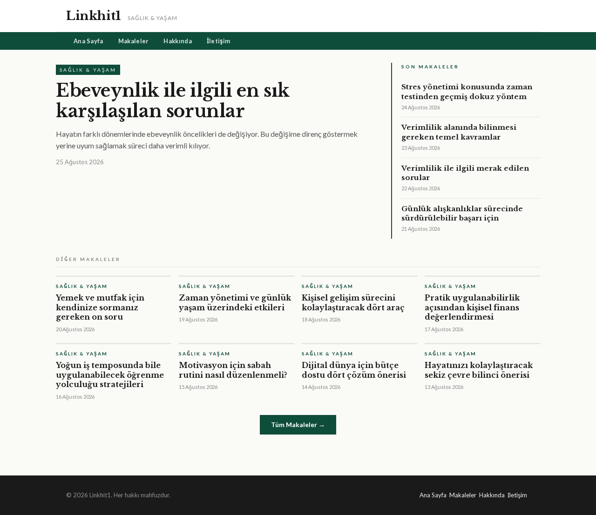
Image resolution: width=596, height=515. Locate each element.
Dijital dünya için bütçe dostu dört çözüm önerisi (354, 370)
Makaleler (133, 41)
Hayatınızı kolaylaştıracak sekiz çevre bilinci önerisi (479, 370)
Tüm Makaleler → (298, 424)
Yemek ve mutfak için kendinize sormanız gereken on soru (100, 307)
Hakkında (177, 41)
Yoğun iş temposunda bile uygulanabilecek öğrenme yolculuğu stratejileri (110, 375)
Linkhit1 (93, 15)
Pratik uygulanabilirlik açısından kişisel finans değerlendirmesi (472, 307)
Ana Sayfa (88, 41)
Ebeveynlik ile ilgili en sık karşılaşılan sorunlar (172, 101)
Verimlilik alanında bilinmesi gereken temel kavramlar (458, 132)
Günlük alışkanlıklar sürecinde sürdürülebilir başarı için (462, 213)
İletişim (218, 41)
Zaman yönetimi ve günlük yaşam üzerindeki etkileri (235, 302)
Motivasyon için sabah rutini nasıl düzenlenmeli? (233, 370)
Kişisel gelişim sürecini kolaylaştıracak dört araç (353, 302)
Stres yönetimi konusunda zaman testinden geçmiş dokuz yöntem (466, 91)
